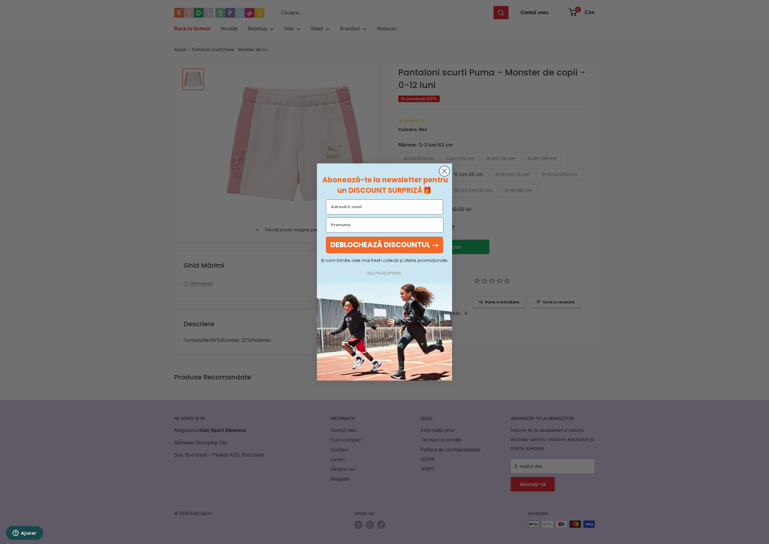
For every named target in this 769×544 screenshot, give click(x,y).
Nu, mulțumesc (384, 273)
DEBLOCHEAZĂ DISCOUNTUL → (384, 245)
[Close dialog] (444, 171)
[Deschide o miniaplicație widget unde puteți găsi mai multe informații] (24, 533)
